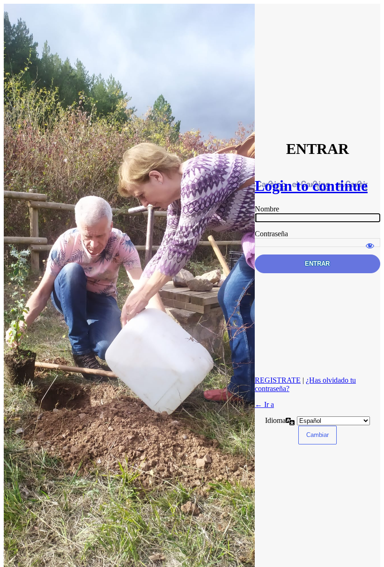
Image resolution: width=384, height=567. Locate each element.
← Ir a (264, 404)
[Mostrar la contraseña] (370, 241)
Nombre (267, 209)
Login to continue (311, 185)
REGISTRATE (278, 380)
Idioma (275, 420)
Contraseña (271, 234)
